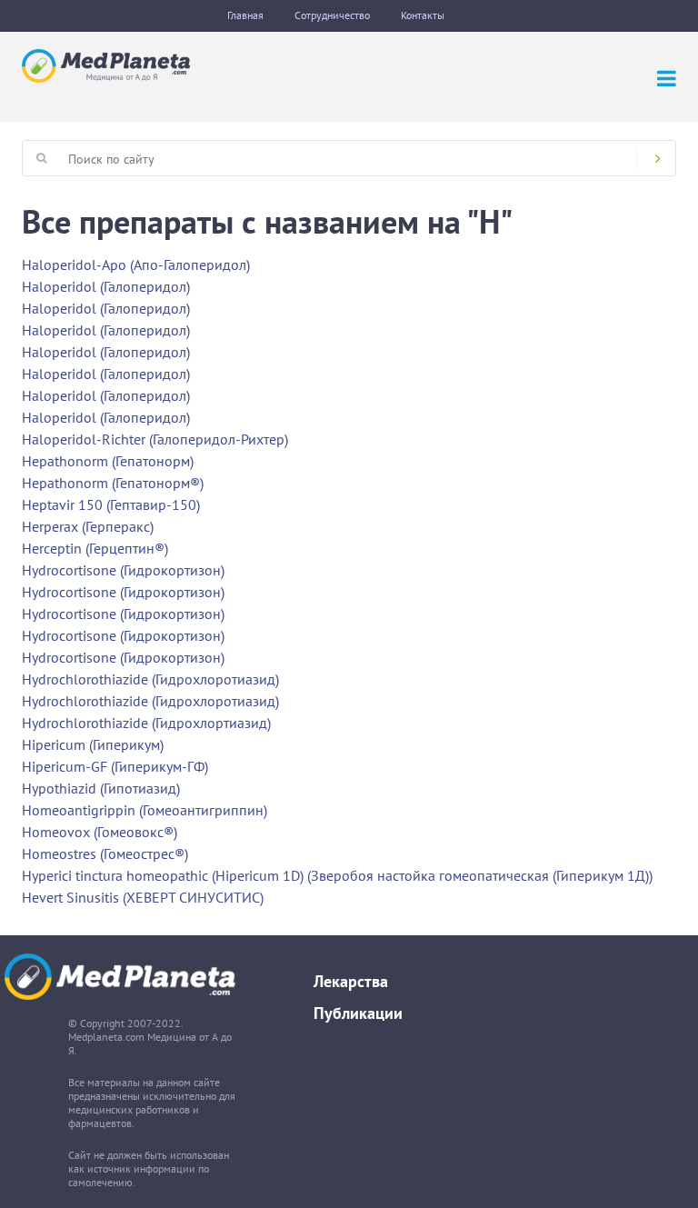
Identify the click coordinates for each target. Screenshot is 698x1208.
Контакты (422, 15)
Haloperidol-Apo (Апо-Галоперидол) (136, 264)
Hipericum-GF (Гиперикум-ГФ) (115, 766)
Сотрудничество (332, 15)
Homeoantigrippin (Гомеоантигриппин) (144, 810)
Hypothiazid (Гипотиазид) (101, 788)
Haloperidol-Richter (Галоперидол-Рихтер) (155, 439)
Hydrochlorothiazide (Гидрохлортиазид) (146, 723)
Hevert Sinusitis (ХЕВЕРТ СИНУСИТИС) (143, 897)
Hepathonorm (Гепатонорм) (108, 461)
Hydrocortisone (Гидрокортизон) (123, 570)
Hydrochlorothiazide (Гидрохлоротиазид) (150, 679)
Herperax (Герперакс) (88, 526)
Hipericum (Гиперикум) (93, 744)
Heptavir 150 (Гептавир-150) (111, 504)
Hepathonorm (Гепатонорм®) (113, 483)
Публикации (358, 1013)
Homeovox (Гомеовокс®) (99, 832)
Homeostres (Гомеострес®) (105, 853)
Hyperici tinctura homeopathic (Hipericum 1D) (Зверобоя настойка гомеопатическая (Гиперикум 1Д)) (337, 875)
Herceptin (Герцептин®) (95, 548)
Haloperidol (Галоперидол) (106, 286)
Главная (245, 15)
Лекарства (351, 981)
